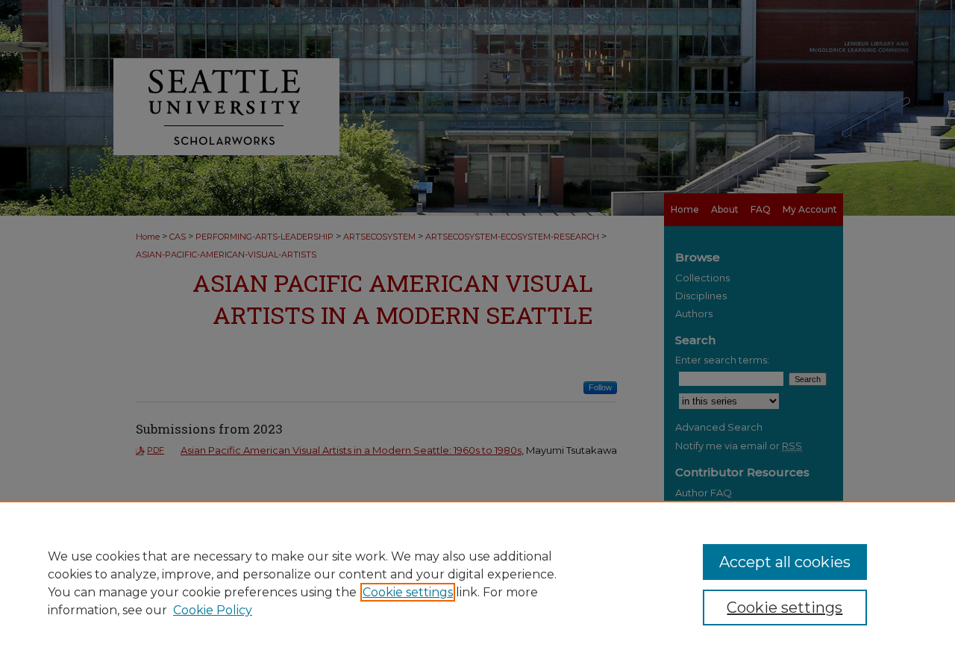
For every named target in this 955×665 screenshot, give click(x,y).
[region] (477, 583)
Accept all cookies (785, 562)
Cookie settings (408, 592)
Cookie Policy (212, 610)
